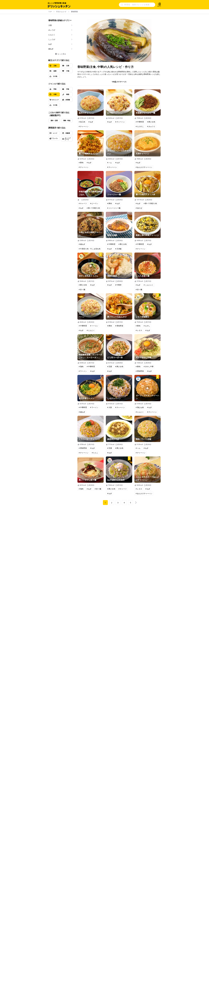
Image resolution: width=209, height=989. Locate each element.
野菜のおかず (61, 11)
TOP (50, 11)
